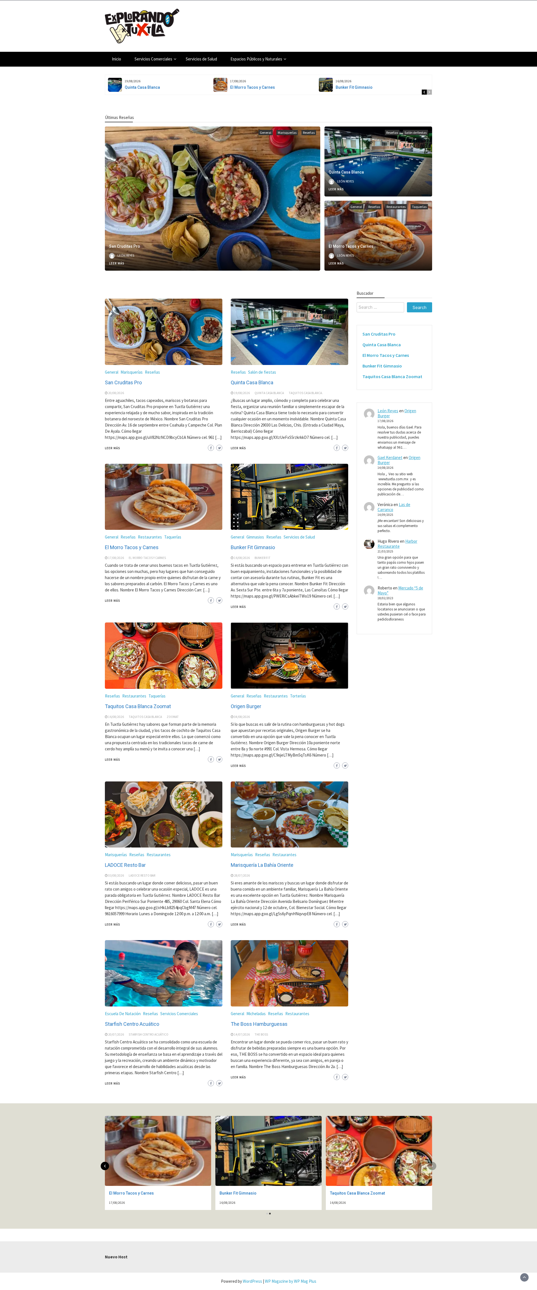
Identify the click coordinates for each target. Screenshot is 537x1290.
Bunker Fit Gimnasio (354, 87)
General (265, 132)
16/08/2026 (242, 558)
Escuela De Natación (123, 1013)
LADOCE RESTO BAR (142, 875)
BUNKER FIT (262, 558)
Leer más (116, 263)
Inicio (116, 59)
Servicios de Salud (201, 59)
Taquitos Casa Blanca (145, 717)
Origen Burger (246, 706)
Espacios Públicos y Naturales (256, 59)
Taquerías (419, 207)
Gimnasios (255, 537)
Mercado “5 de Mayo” (400, 590)
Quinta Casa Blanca (142, 87)
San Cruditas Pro (124, 246)
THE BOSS (261, 1034)
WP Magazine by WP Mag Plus (290, 1281)
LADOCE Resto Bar (125, 865)
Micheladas (256, 1013)
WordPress (252, 1281)
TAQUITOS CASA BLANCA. (306, 393)
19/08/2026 (242, 393)
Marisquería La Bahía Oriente (262, 865)
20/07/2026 (116, 1034)
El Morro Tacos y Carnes (252, 87)
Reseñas (309, 132)
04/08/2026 (242, 717)
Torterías (298, 696)
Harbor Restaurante (397, 544)
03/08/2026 (116, 875)
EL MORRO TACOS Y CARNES (147, 558)
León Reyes (125, 255)
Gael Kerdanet (390, 457)
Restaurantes (396, 207)
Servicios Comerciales (153, 59)
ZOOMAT (173, 717)
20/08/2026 (116, 393)
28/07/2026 (242, 875)
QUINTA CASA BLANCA (269, 393)
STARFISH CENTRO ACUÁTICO (148, 1034)
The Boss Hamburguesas (259, 1024)
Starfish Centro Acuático (132, 1024)
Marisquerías (287, 132)
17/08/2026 (116, 558)
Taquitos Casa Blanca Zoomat (138, 706)
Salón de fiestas (415, 132)
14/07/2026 (242, 1034)
